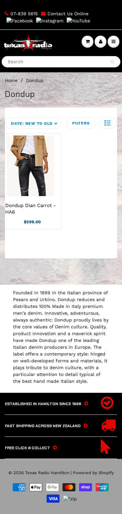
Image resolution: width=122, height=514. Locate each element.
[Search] (112, 62)
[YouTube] (78, 20)
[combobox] (61, 61)
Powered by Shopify (93, 472)
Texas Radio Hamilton (47, 472)
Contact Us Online (67, 13)
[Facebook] (20, 20)
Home (11, 80)
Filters (80, 123)
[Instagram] (49, 20)
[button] (107, 123)
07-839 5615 (24, 13)
